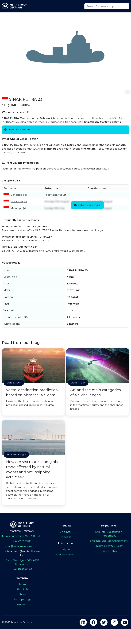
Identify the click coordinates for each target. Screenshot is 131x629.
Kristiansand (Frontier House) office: (22, 553)
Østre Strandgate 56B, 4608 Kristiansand (22, 562)
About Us (22, 589)
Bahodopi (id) (19, 194)
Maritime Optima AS (22, 530)
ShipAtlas (65, 536)
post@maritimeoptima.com (22, 546)
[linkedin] (83, 622)
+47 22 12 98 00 (22, 541)
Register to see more (87, 204)
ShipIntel (65, 531)
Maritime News (65, 554)
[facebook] (93, 622)
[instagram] (114, 622)
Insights (65, 549)
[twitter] (104, 622)
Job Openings (22, 599)
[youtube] (124, 622)
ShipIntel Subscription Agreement (108, 533)
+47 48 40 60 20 (22, 569)
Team (22, 584)
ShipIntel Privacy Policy (109, 545)
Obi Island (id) (19, 201)
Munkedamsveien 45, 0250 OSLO (22, 535)
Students (22, 604)
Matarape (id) (19, 208)
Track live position (18, 129)
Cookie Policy (109, 550)
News (22, 594)
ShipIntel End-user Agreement (108, 540)
